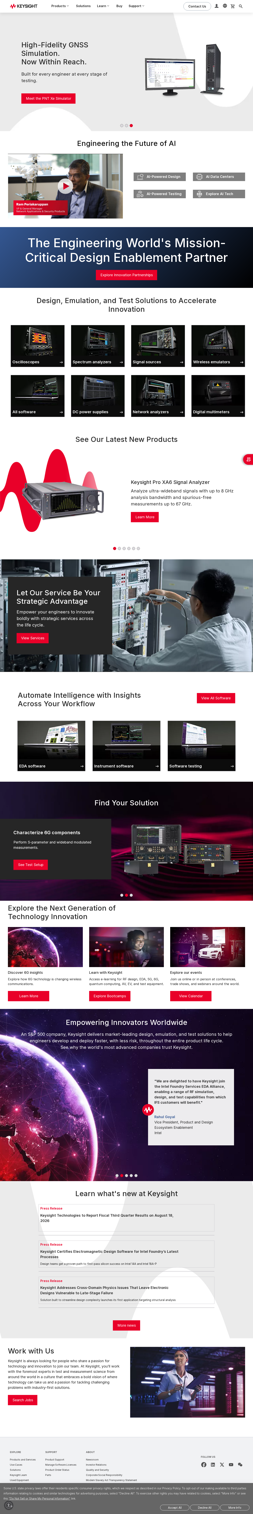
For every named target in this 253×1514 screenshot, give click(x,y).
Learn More (144, 517)
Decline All (204, 1507)
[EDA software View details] (51, 720)
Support (51, 1452)
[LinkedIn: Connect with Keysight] (213, 1465)
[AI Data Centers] (219, 172)
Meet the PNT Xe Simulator (48, 98)
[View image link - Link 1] (63, 500)
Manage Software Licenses (60, 1464)
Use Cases (16, 1464)
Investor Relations (96, 1464)
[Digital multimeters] (218, 374)
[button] (217, 6)
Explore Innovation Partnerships (126, 275)
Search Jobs (22, 1400)
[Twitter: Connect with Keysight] (222, 1465)
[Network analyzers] (158, 374)
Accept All (175, 1507)
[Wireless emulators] (218, 324)
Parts (48, 1475)
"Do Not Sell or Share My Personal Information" (39, 1498)
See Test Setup (30, 865)
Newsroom (92, 1459)
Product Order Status (57, 1469)
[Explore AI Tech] (219, 189)
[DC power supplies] (98, 374)
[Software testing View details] (202, 720)
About (90, 1452)
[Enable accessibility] (8, 1505)
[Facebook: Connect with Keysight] (204, 1465)
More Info (234, 1507)
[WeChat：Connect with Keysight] (240, 1465)
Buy (119, 6)
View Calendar (191, 996)
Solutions (83, 6)
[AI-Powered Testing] (160, 189)
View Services (32, 638)
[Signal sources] (158, 324)
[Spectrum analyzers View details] (98, 324)
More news (126, 1325)
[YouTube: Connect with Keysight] (231, 1465)
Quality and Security (97, 1469)
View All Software (216, 698)
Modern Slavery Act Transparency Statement (111, 1480)
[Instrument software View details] (126, 720)
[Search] (240, 6)
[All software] (38, 374)
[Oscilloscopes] (38, 324)
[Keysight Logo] (25, 6)
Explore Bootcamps (109, 996)
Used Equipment (19, 1480)
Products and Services (23, 1459)
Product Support (54, 1459)
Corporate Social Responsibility (104, 1475)
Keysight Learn (18, 1475)
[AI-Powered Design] (160, 172)
